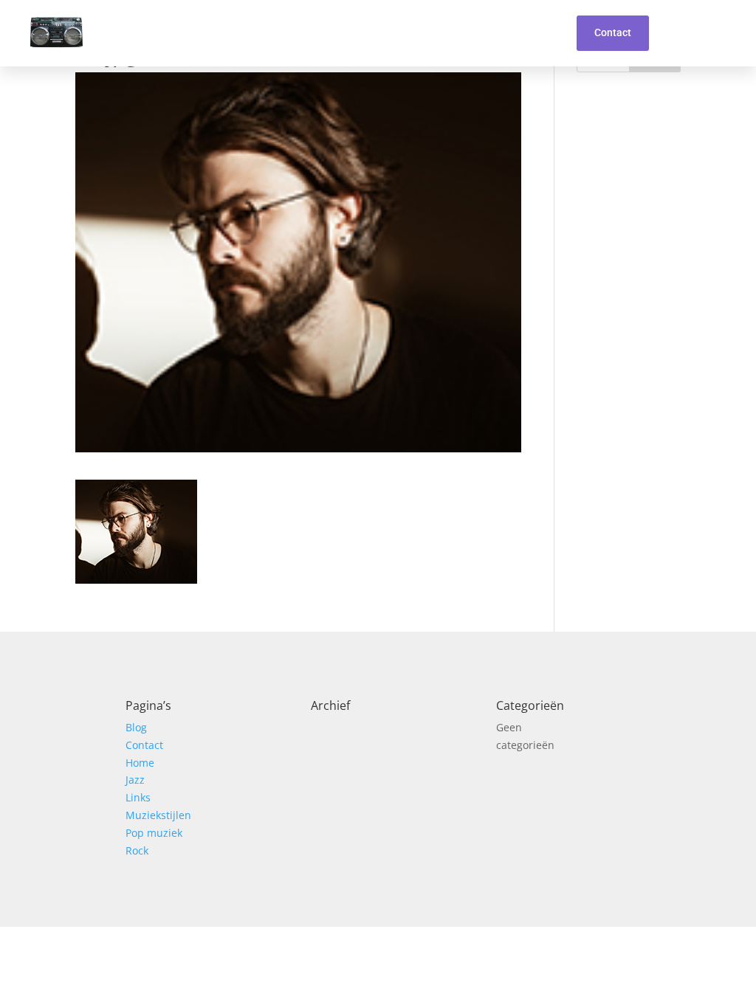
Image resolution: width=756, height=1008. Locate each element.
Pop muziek (154, 833)
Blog (136, 727)
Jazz (135, 780)
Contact (144, 745)
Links (138, 797)
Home (140, 763)
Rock (137, 850)
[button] (546, 33)
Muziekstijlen (158, 815)
